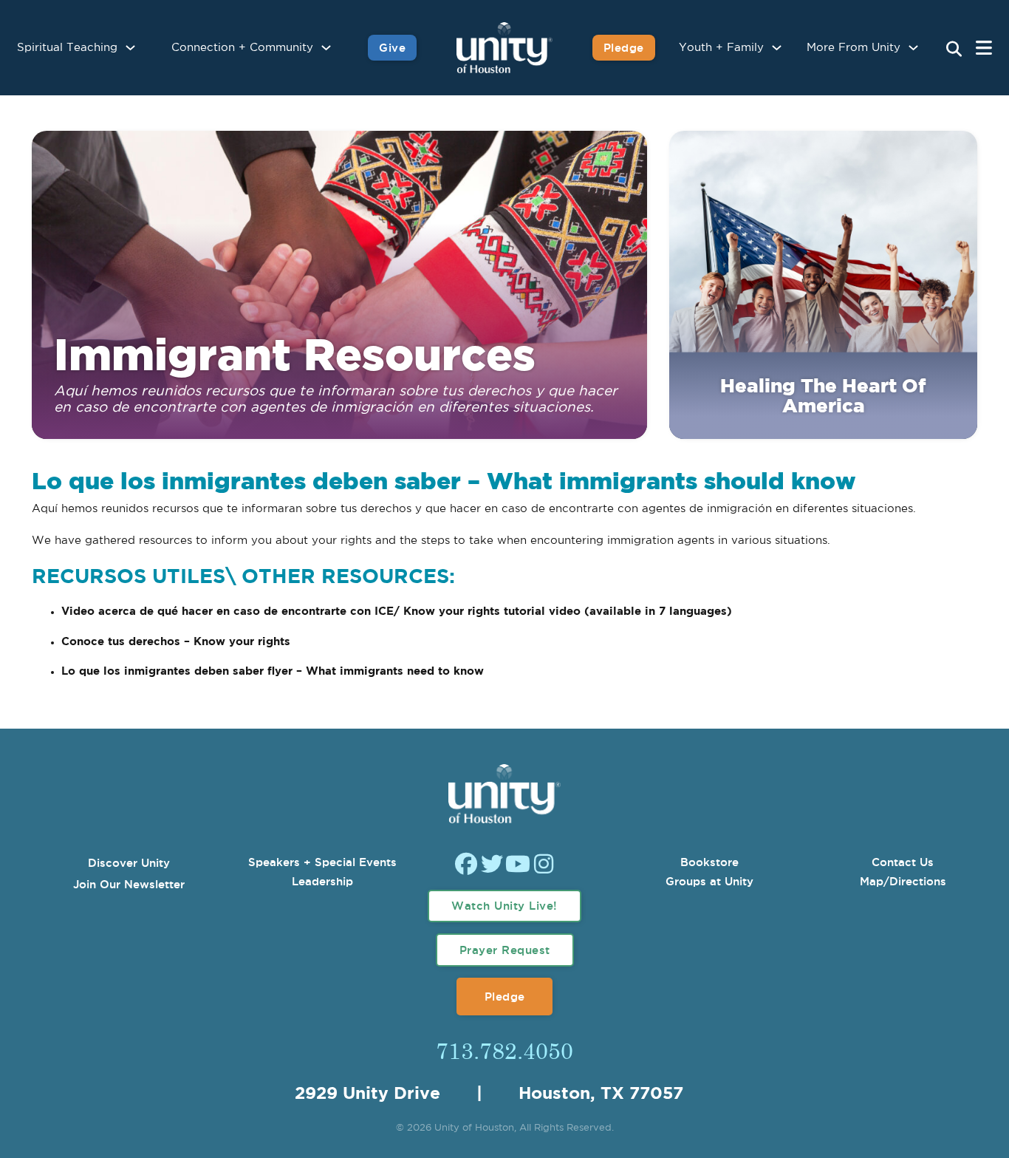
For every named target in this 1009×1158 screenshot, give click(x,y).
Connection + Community (242, 47)
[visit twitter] (492, 866)
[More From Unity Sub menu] (913, 47)
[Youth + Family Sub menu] (776, 47)
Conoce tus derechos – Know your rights (177, 642)
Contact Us (903, 862)
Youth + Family (721, 47)
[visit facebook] (466, 866)
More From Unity (853, 47)
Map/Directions (903, 881)
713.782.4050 (504, 1050)
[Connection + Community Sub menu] (326, 47)
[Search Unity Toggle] (954, 49)
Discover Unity (129, 862)
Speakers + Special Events (322, 862)
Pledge (623, 47)
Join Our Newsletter (129, 884)
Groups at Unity (709, 881)
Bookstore (709, 862)
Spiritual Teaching (67, 47)
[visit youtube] (517, 866)
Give (392, 47)
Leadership (322, 881)
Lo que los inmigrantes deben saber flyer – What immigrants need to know (272, 671)
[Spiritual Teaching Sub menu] (130, 47)
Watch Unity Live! (504, 905)
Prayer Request (504, 950)
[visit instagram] (543, 866)
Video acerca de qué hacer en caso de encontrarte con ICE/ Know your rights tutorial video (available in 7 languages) (396, 611)
